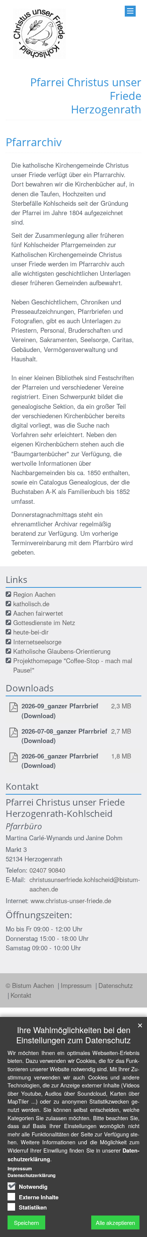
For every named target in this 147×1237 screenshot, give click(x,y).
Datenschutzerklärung (31, 1175)
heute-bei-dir (31, 631)
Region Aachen (34, 594)
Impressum (77, 985)
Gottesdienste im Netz (44, 622)
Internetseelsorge (37, 641)
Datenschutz (115, 985)
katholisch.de (31, 603)
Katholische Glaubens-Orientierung (61, 651)
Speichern (26, 1222)
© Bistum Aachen (31, 985)
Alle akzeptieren (115, 1222)
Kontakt (21, 995)
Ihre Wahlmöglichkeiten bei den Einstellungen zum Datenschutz (73, 1034)
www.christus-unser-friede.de (71, 900)
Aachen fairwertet (38, 613)
